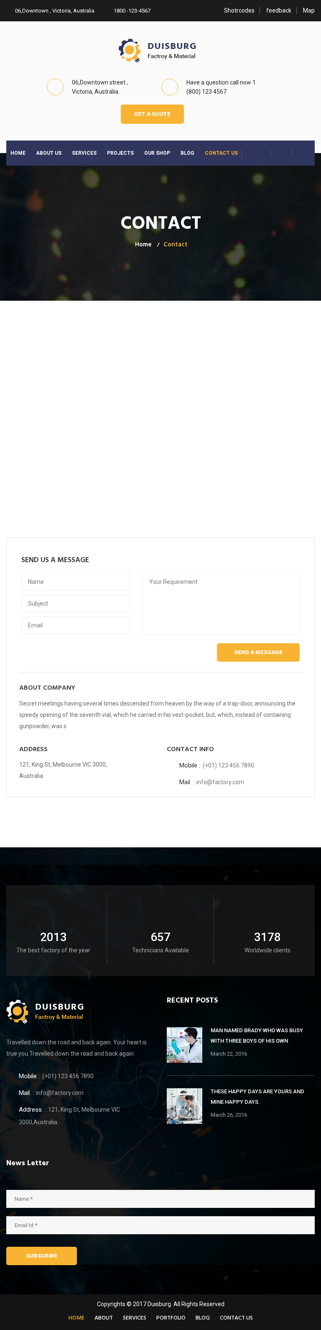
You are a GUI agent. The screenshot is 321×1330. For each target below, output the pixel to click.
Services (84, 153)
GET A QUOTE (152, 114)
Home (17, 153)
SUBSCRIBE (41, 1256)
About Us (48, 153)
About (103, 1318)
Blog (187, 153)
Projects (120, 153)
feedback (278, 10)
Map (309, 10)
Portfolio (171, 1318)
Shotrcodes (239, 10)
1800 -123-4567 (131, 11)
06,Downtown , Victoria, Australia (54, 11)
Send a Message (258, 652)
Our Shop (157, 153)
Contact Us (221, 153)
